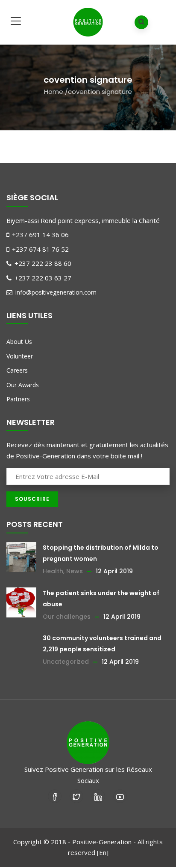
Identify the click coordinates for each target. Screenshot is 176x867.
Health (53, 571)
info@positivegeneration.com (55, 292)
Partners (18, 399)
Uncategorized (66, 661)
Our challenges (67, 616)
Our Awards (22, 385)
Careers (17, 370)
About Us (19, 341)
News (74, 571)
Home (53, 91)
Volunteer (19, 356)
